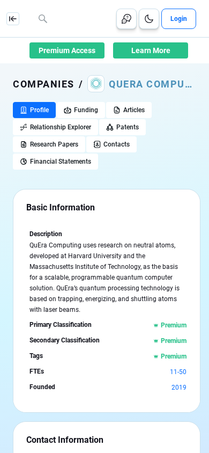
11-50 (178, 372)
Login (178, 19)
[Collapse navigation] (12, 18)
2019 (178, 387)
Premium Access (67, 50)
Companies (43, 84)
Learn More (150, 50)
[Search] (42, 18)
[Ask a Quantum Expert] (126, 19)
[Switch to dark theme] (149, 19)
